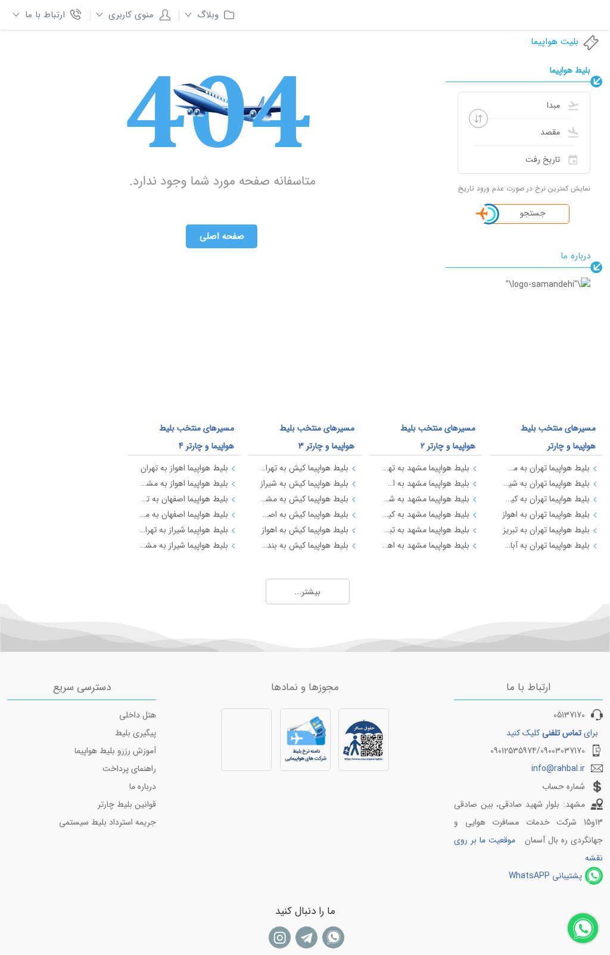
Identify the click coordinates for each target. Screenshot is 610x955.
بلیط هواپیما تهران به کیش (546, 498)
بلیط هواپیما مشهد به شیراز (425, 498)
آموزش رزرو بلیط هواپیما (115, 750)
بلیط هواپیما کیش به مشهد (304, 498)
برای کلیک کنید (552, 732)
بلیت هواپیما (554, 42)
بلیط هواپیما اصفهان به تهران (183, 498)
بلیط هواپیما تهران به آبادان (546, 545)
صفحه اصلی (222, 236)
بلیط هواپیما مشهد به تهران (425, 468)
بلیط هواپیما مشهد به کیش (425, 514)
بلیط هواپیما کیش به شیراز (304, 483)
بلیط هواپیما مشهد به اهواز (425, 545)
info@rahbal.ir (558, 768)
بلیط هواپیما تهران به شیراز (546, 483)
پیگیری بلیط (135, 732)
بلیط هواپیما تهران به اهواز (546, 514)
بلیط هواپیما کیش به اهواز (305, 529)
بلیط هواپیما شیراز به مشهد (183, 545)
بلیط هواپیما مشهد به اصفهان (425, 483)
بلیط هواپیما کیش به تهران (304, 468)
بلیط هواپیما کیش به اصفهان (304, 514)
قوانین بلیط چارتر (127, 804)
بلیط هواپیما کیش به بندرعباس (304, 545)
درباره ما (142, 786)
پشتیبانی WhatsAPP (545, 875)
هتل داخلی (137, 715)
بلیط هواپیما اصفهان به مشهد (183, 514)
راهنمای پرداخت (129, 768)
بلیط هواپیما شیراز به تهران (183, 529)
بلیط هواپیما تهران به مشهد (546, 468)
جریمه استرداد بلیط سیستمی (107, 822)
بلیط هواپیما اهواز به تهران (184, 468)
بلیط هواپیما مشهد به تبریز (425, 529)
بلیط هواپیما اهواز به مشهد (183, 483)
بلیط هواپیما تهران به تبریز (546, 529)
